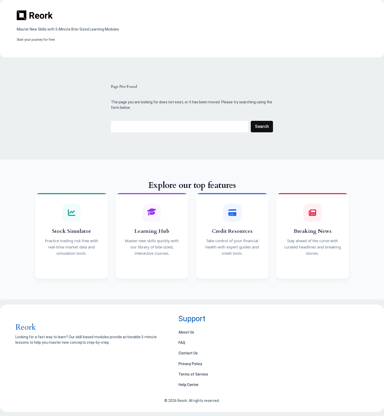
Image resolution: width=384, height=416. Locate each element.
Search (262, 126)
